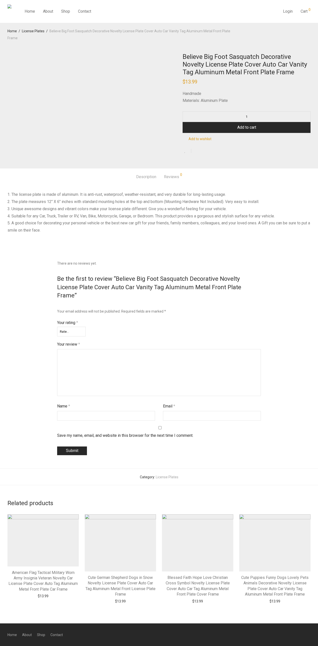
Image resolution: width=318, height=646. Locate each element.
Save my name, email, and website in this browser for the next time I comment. (125, 435)
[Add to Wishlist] (187, 151)
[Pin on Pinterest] (211, 151)
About (48, 11)
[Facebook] (292, 635)
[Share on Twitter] (204, 151)
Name (63, 406)
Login (288, 11)
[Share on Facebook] (197, 151)
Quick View (53, 596)
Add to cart (246, 127)
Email (169, 406)
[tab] (146, 177)
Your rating (67, 322)
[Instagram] (300, 635)
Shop (65, 11)
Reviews (173, 176)
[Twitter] (309, 635)
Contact (84, 11)
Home (30, 11)
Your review (68, 344)
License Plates (33, 31)
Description (146, 176)
